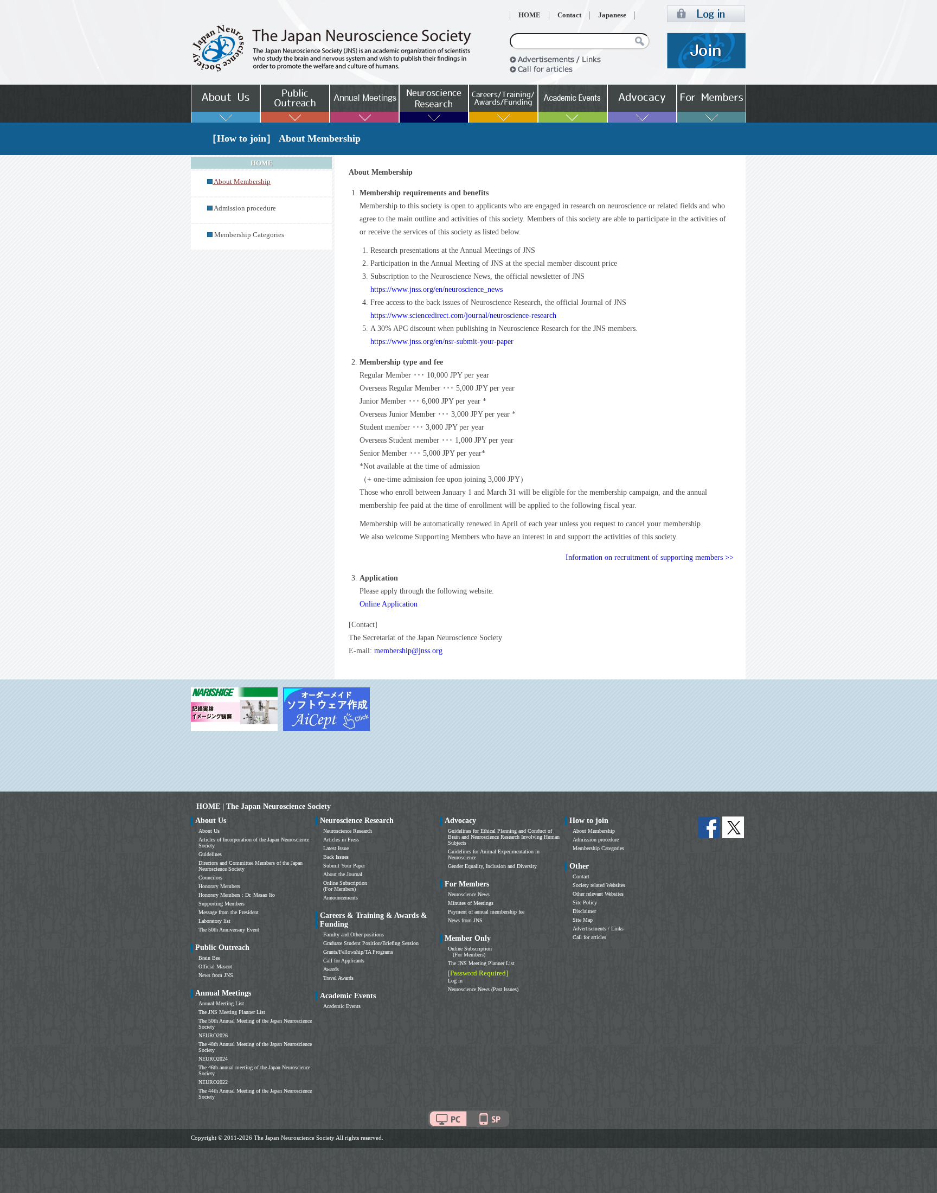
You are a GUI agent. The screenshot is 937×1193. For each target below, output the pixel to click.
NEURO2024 (213, 1059)
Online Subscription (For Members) (345, 886)
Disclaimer (584, 911)
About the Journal (342, 874)
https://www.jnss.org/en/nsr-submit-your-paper (442, 341)
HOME (529, 15)
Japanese (612, 15)
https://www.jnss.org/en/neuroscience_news (436, 289)
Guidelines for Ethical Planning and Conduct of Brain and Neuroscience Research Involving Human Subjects (504, 837)
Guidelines (210, 854)
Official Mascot (215, 966)
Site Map (583, 920)
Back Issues (336, 857)
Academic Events (342, 1006)
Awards (331, 969)
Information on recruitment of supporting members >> (650, 557)
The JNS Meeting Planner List (231, 1012)
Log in (455, 981)
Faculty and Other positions (353, 934)
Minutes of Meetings (470, 903)
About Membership (594, 831)
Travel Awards (338, 978)
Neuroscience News (469, 894)
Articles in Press (341, 840)
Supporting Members (221, 904)
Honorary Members (219, 886)
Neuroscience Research (347, 831)
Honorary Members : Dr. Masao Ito (236, 895)
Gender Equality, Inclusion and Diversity (492, 866)
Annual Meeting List (221, 1003)
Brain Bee (209, 958)
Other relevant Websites (598, 894)
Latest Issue (336, 848)
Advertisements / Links (598, 929)
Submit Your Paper (344, 866)
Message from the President (228, 912)
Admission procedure (245, 208)
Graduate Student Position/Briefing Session (371, 943)
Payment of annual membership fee (486, 912)
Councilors (210, 878)
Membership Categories (249, 235)
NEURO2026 (213, 1035)
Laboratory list (214, 921)
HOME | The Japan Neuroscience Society (263, 806)
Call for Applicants (343, 961)
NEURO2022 (213, 1082)
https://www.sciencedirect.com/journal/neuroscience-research (463, 315)
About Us (209, 831)
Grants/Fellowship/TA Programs (358, 952)
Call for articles (589, 937)
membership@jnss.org (408, 651)
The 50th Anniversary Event (228, 930)
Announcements (340, 898)
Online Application (389, 604)
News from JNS (215, 975)
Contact (569, 15)
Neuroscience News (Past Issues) (483, 989)
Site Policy (585, 902)
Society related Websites (599, 885)
